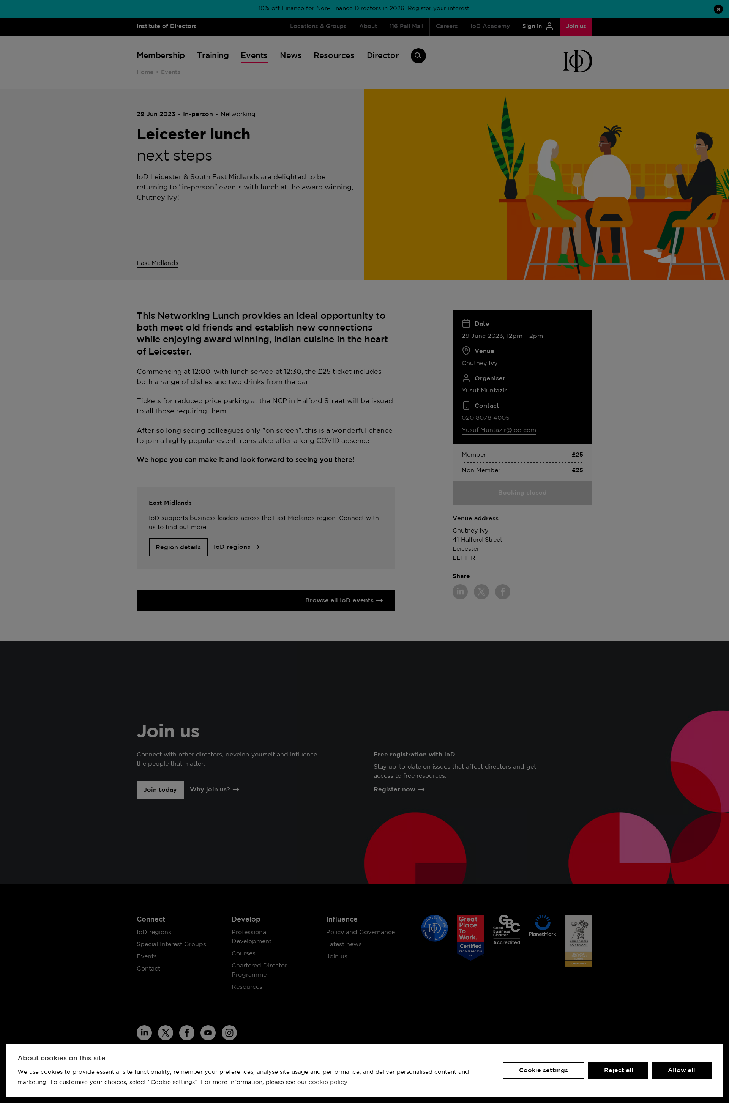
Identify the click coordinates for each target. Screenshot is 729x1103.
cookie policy (328, 1082)
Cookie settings (543, 1070)
